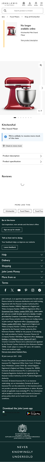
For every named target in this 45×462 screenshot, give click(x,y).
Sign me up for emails (12, 230)
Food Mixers (14, 17)
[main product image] (13, 33)
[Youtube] (19, 291)
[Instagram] (32, 291)
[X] (12, 291)
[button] (41, 4)
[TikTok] (39, 291)
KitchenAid (10, 211)
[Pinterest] (26, 291)
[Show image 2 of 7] (42, 88)
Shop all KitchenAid (32, 17)
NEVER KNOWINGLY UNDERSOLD (22, 451)
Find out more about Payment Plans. (14, 352)
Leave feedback (10, 247)
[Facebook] (5, 291)
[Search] (5, 10)
